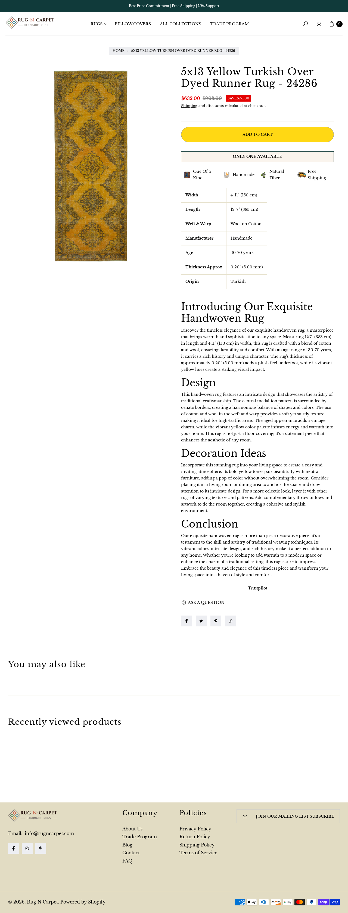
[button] (101, 24)
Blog (127, 845)
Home (119, 51)
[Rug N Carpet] (29, 22)
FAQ (127, 861)
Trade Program (139, 836)
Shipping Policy (197, 845)
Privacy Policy (195, 829)
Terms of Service (198, 852)
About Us (132, 829)
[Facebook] (13, 848)
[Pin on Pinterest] (215, 621)
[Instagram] (27, 848)
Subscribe (322, 816)
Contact (131, 852)
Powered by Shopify (82, 902)
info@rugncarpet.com (48, 833)
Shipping (189, 105)
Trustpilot (257, 588)
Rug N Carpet (42, 902)
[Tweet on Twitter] (201, 621)
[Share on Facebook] (186, 621)
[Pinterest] (40, 848)
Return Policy (194, 836)
